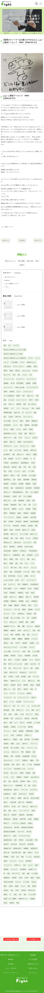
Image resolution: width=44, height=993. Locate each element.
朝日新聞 (6, 718)
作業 (16, 538)
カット (16, 722)
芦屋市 (34, 509)
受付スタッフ (15, 752)
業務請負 (6, 727)
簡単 (16, 559)
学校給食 (28, 773)
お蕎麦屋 (28, 383)
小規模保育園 (18, 785)
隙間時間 (19, 404)
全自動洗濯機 (25, 756)
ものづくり (30, 626)
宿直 (12, 890)
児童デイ (28, 454)
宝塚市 (33, 446)
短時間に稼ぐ (34, 848)
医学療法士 (34, 601)
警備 (28, 559)
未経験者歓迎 (16, 555)
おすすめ (35, 370)
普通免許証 (25, 584)
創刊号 (19, 685)
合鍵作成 (12, 903)
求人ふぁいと (25, 408)
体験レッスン (7, 689)
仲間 (38, 680)
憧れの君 (15, 781)
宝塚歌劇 (32, 898)
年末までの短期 (29, 546)
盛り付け (35, 437)
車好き (32, 592)
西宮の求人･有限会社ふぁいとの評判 (13, 354)
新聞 (8, 873)
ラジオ (12, 777)
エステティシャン (24, 446)
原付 (5, 660)
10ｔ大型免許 (35, 739)
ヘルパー (19, 391)
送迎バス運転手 (8, 588)
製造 (28, 634)
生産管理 (21, 622)
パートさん (29, 856)
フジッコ (6, 567)
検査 (22, 856)
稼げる (5, 546)
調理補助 (6, 383)
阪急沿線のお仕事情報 (9, 831)
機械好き (13, 630)
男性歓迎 (13, 655)
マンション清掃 (24, 534)
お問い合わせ (7, 366)
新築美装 (10, 458)
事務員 (5, 530)
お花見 (14, 794)
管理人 (33, 571)
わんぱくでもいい (8, 760)
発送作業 (14, 467)
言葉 (35, 613)
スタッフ (6, 362)
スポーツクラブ (27, 542)
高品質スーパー (33, 869)
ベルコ (27, 710)
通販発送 (16, 605)
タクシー (22, 559)
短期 (25, 433)
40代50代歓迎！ (33, 551)
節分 (14, 706)
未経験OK (26, 513)
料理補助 (6, 856)
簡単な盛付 (6, 710)
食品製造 (30, 609)
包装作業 (6, 538)
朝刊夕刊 (6, 844)
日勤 (37, 395)
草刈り (5, 722)
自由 (29, 785)
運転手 (5, 513)
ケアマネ (37, 609)
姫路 (34, 773)
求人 (9, 345)
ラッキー (6, 735)
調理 (27, 622)
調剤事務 (27, 425)
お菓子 (14, 836)
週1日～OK (6, 852)
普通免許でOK (7, 848)
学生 (27, 492)
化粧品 (19, 479)
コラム (6, 287)
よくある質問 (14, 362)
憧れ (31, 668)
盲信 (9, 781)
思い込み (34, 756)
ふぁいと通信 (23, 647)
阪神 (15, 840)
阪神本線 (6, 483)
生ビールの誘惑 (15, 748)
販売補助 (17, 634)
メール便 (29, 764)
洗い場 (12, 383)
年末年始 (23, 890)
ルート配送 (34, 873)
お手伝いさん (18, 718)
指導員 (31, 429)
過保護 (19, 798)
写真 (18, 475)
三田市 (20, 877)
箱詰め (11, 530)
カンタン (28, 538)
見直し (30, 605)
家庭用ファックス (15, 680)
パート (18, 408)
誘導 (9, 810)
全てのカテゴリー (10, 277)
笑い (23, 618)
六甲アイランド (16, 873)
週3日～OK (6, 815)
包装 (20, 567)
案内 (5, 810)
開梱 (24, 852)
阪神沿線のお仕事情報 (27, 827)
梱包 (28, 873)
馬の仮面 (19, 701)
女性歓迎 (6, 504)
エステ (15, 446)
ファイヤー (12, 693)
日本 (28, 618)
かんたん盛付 (32, 475)
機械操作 (21, 597)
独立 (19, 375)
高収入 (5, 903)
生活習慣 (34, 618)
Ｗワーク (26, 567)
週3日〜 (13, 475)
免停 (29, 676)
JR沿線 (28, 500)
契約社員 (27, 718)
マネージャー (7, 731)
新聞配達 (29, 366)
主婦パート (11, 404)
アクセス (22, 362)
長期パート (12, 442)
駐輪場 (16, 886)
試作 (20, 894)
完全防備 (22, 781)
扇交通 (29, 819)
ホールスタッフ (20, 379)
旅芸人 (5, 701)
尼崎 (36, 525)
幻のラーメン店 (17, 668)
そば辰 (12, 856)
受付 (12, 538)
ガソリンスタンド (27, 416)
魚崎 (13, 764)
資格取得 (37, 626)
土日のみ (33, 882)
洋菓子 (33, 810)
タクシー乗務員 (27, 496)
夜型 (21, 425)
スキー (23, 706)
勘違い (36, 865)
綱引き (19, 689)
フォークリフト (8, 865)
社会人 (34, 785)
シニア (34, 504)
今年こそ (26, 668)
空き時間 (24, 475)
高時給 (5, 571)
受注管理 (36, 597)
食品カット (6, 823)
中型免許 (6, 463)
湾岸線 (36, 731)
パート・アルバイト (9, 517)
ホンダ (36, 555)
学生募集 (14, 877)
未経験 (34, 383)
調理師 (21, 773)
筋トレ (38, 710)
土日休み (10, 416)
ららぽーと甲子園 (8, 580)
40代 (34, 467)
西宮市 (35, 366)
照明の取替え (7, 479)
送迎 (19, 584)
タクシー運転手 (34, 492)
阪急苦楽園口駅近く (18, 492)
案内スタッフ (33, 806)
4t (34, 458)
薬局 (5, 521)
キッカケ (24, 375)
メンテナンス (14, 869)
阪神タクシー (7, 555)
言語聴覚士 (12, 592)
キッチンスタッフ (31, 379)
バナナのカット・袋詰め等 (18, 823)
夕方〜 (20, 437)
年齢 (34, 752)
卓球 (9, 668)
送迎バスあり (17, 542)
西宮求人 (17, 370)
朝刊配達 (21, 483)
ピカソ (26, 563)
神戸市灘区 (34, 425)
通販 (23, 634)
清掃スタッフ (7, 836)
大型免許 (36, 588)
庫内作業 (29, 722)
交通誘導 (21, 731)
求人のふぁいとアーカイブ (10, 647)
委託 (29, 651)
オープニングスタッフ (32, 387)
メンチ (24, 680)
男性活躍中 (28, 861)
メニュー (37, 358)
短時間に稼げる (17, 848)
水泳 (5, 714)
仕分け (24, 471)
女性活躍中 (30, 555)
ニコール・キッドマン (23, 697)
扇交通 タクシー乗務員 (10, 898)
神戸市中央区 (11, 576)
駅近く (18, 764)
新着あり (6, 475)
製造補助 (33, 513)
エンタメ (18, 429)
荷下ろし (22, 722)
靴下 (5, 781)
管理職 (13, 639)
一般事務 (31, 643)
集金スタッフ (33, 534)
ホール (36, 852)
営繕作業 (24, 643)
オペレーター (24, 789)
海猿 (31, 689)
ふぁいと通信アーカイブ (7, 227)
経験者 (11, 559)
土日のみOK (14, 844)
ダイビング (28, 412)
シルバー (15, 425)
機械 (23, 626)
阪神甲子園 (23, 819)
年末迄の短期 (7, 551)
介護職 (32, 622)
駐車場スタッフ (8, 542)
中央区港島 (6, 764)
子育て (17, 890)
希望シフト (28, 597)
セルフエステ (20, 831)
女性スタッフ (27, 630)
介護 (13, 454)
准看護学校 (6, 877)
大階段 (37, 668)
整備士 (19, 513)
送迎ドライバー (8, 437)
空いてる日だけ (32, 404)
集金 (12, 488)
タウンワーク (16, 651)
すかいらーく (11, 584)
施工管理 (17, 827)
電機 (18, 626)
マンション (34, 634)
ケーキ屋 (6, 798)
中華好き (21, 840)
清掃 (33, 500)
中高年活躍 (13, 802)
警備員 (11, 370)
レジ (28, 706)
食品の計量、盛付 (16, 852)
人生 (30, 375)
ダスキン (20, 576)
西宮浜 (32, 877)
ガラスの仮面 (7, 421)
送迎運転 (6, 655)
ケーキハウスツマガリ (24, 836)
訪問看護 (21, 601)
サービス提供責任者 (9, 395)
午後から (13, 798)
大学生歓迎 (18, 521)
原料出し (30, 852)
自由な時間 (28, 488)
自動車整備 (37, 764)
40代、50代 (14, 567)
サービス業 (26, 571)
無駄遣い (29, 693)
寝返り (21, 421)
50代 (5, 471)
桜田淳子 (6, 685)
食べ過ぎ (29, 831)
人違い (22, 748)
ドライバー (18, 458)
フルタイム (18, 882)
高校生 (38, 877)
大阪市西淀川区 (19, 488)
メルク (15, 588)
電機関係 (20, 639)
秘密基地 (26, 685)
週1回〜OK (33, 450)
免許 (5, 416)
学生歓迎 (18, 517)
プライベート (33, 743)
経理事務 (6, 601)
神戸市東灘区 (20, 383)
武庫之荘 (6, 890)
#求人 (37, 261)
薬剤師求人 (34, 421)
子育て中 (17, 643)
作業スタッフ (13, 622)
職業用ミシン (7, 739)
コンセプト (16, 345)
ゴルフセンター (8, 609)
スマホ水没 (17, 660)
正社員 (20, 433)
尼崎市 (5, 391)
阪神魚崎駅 (26, 479)
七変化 (16, 714)
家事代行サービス (23, 898)
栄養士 (5, 894)
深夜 (15, 437)
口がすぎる (33, 664)
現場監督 (36, 819)
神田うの (33, 697)
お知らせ (7, 280)
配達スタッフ (25, 530)
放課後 (35, 454)
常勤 (15, 500)
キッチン (21, 861)
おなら (18, 743)
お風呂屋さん (7, 794)
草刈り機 (27, 739)
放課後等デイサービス (9, 626)
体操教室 (6, 869)
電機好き (6, 630)
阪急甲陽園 (29, 815)
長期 (11, 571)
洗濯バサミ (25, 743)
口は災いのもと (23, 794)
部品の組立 (37, 856)
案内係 (34, 886)
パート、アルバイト (24, 810)
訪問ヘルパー (13, 597)
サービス (30, 358)
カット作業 (37, 722)
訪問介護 (12, 391)
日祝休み (26, 777)
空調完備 (6, 743)
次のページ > (38, 240)
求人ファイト (7, 375)
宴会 (23, 764)
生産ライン (25, 806)
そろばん (20, 655)
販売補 (26, 576)
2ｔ (10, 894)
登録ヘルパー (20, 454)
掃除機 (38, 685)
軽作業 (5, 370)
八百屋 (17, 676)
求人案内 (10, 676)
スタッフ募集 (36, 651)
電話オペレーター (8, 785)
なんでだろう (33, 789)
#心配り (22, 265)
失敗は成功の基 (8, 789)
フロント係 (17, 609)
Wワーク (6, 429)
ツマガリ (6, 634)
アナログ (6, 777)
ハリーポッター (8, 697)
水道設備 (13, 727)
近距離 (5, 597)
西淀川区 (6, 488)
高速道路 (13, 685)
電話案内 (28, 752)
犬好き (12, 735)
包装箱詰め (29, 802)
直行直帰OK (7, 454)
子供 (5, 668)
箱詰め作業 (6, 467)
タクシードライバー (22, 400)
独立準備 (17, 756)
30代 (29, 467)
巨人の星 (6, 773)
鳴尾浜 (24, 609)
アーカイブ (32, 647)
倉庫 (23, 873)
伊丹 (20, 504)
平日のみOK (22, 844)
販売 (38, 571)
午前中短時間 (17, 571)
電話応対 (26, 450)
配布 (29, 886)
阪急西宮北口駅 (8, 840)
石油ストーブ (7, 706)
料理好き (15, 739)
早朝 (33, 408)
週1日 (27, 592)
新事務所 (6, 756)
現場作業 (30, 727)
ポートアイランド (31, 580)
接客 (12, 634)
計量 (34, 630)
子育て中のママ (8, 446)
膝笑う (10, 660)
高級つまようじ (13, 672)
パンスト (12, 701)
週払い (5, 563)
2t (30, 458)
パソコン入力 (17, 450)
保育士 (25, 429)
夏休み (32, 685)
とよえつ (30, 865)
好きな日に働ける (28, 442)
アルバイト (27, 437)
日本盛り (30, 823)
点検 (14, 479)
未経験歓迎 (12, 513)
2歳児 (15, 894)
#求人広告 (30, 261)
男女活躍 (17, 530)
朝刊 (36, 840)
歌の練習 (23, 676)
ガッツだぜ (36, 676)
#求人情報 (21, 261)
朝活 (5, 584)
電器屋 (18, 395)
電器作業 (26, 521)
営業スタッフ (20, 710)
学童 (5, 458)
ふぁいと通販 (7, 651)
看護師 (19, 442)
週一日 (29, 588)
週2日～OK (21, 802)
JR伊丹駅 (35, 538)
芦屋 (35, 542)
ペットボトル (21, 693)
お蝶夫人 (26, 689)
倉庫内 (5, 861)
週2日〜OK (18, 416)
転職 (33, 710)
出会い (15, 810)
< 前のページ (5, 240)
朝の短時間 (30, 844)
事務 (11, 450)
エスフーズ (30, 768)
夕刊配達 (28, 509)
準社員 (33, 530)
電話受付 (15, 551)
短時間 (38, 408)
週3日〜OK (17, 412)
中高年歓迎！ (7, 496)
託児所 (10, 471)
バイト (12, 408)
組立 (18, 856)
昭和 (12, 756)
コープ (34, 781)
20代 (25, 467)
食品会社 (29, 613)
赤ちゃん (15, 421)
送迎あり (6, 643)
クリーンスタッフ (8, 387)
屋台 (5, 676)
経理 (5, 605)
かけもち (21, 509)
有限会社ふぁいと (31, 362)
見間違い (6, 680)
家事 (21, 739)
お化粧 (5, 672)
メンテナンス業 (22, 727)
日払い (33, 559)
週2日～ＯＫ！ (7, 500)
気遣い (28, 781)
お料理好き (19, 735)
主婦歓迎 (10, 521)
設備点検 (20, 546)
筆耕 (22, 752)
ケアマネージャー (28, 391)
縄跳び (32, 760)
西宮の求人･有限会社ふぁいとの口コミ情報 (15, 349)
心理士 (5, 592)
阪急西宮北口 (7, 819)
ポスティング (32, 672)
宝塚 (25, 504)
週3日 (5, 886)
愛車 (5, 664)
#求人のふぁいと (10, 261)
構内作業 (14, 815)
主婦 (5, 404)
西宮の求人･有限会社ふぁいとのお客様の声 (15, 358)
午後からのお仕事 (19, 387)
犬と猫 (22, 714)
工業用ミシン (28, 735)
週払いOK (26, 798)
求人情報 (6, 618)
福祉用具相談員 (34, 521)
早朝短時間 (27, 655)
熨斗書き (31, 794)
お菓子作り (6, 806)
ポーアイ (32, 576)
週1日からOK (31, 890)
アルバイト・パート (32, 748)
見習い (5, 559)
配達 (25, 404)
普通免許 (14, 509)
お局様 (26, 664)
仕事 (23, 395)
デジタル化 (11, 400)
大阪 (29, 504)
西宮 (5, 345)
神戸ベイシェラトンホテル (15, 664)
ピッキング (17, 471)
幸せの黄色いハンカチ (19, 768)
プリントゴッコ (8, 768)
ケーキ (5, 450)
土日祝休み (13, 483)
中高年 (36, 400)
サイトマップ (33, 972)
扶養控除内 (6, 639)
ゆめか (27, 601)
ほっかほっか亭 (36, 706)
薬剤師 (27, 421)
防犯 (18, 903)
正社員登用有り (34, 584)
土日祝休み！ (23, 551)
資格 (35, 412)
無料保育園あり (25, 463)
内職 (11, 722)
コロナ (5, 622)
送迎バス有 (6, 509)
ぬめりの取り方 (35, 777)
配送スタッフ (14, 534)
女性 (21, 563)
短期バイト (32, 433)
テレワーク (6, 613)
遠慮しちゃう (31, 680)
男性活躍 (6, 534)
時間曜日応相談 (8, 412)
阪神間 (5, 442)
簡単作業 (6, 408)
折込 (12, 718)
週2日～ (6, 802)
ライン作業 (31, 471)
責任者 (14, 731)
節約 (14, 689)
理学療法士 (13, 601)
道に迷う (37, 660)
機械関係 (27, 639)
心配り (10, 714)
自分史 (19, 630)
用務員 (11, 563)
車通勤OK (19, 777)
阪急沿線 (15, 819)
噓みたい (16, 789)
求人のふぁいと (26, 370)
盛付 (23, 555)
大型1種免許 (23, 869)
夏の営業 (6, 748)
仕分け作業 (33, 517)
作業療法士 (20, 592)
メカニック (33, 567)
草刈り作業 (34, 718)
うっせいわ (34, 639)
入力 (19, 806)
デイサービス (7, 525)
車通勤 (10, 605)
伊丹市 (33, 463)
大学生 (17, 580)
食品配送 (26, 458)
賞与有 (14, 496)
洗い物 (13, 806)
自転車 (10, 886)
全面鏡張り (25, 760)
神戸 (20, 496)
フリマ (5, 693)
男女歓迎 (23, 525)
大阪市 (34, 483)
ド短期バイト (17, 865)
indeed (23, 651)
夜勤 (5, 400)
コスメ (13, 613)
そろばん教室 (29, 840)
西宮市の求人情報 (8, 882)
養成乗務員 (21, 500)
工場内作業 (21, 815)
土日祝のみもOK (8, 827)
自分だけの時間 (35, 798)
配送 (20, 467)
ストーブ (17, 760)
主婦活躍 (25, 517)
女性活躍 (30, 525)
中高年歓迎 (16, 525)
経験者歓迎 (13, 504)
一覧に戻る (22, 240)
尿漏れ (12, 743)
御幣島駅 (28, 483)
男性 (16, 563)
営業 (13, 710)
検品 (38, 630)
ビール (31, 660)
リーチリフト (13, 861)
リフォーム (6, 752)
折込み (36, 714)
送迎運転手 (23, 588)
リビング (23, 886)
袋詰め (22, 538)
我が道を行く (23, 672)
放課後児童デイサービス (10, 433)
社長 (14, 375)
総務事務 (26, 848)
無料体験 (24, 660)
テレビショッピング (29, 701)
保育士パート (7, 492)
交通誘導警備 (29, 731)
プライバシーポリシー (18, 366)
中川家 (26, 877)
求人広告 (35, 655)
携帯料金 (23, 605)
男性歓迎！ (12, 546)
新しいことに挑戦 (15, 618)
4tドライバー (29, 714)
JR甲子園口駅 (7, 425)
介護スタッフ (30, 395)
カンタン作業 (32, 894)
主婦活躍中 (36, 488)
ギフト (22, 580)
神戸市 (31, 400)
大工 (37, 643)
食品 (5, 576)
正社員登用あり (15, 463)
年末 (24, 865)
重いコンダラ (14, 773)
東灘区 (12, 429)
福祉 (25, 894)
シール (32, 563)
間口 (12, 643)
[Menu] (41, 3)
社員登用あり (21, 613)
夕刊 (37, 760)
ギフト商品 (26, 882)
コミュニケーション (9, 379)
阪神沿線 (34, 479)
